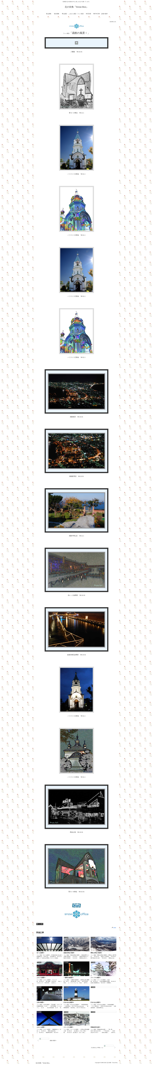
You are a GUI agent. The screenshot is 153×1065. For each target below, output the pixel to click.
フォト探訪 (40, 924)
